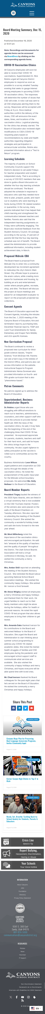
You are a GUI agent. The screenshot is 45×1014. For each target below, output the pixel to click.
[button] (13, 708)
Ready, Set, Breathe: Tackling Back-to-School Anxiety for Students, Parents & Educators (22, 819)
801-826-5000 (20, 932)
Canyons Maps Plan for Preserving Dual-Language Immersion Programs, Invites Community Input (21, 741)
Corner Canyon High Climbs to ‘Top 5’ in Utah (22, 779)
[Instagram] (28, 997)
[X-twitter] (10, 997)
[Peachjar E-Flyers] (34, 997)
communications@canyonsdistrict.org (20, 935)
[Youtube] (22, 997)
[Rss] (22, 1000)
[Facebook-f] (16, 997)
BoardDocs (12, 56)
